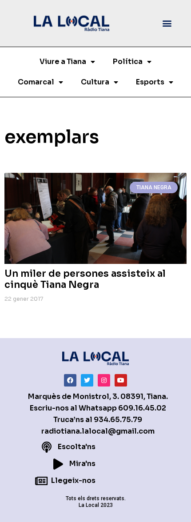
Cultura (95, 82)
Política (128, 61)
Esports (150, 82)
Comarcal (36, 82)
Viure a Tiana (63, 61)
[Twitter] (87, 380)
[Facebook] (70, 380)
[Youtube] (121, 380)
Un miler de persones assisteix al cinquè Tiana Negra (85, 279)
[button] (167, 23)
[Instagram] (104, 380)
